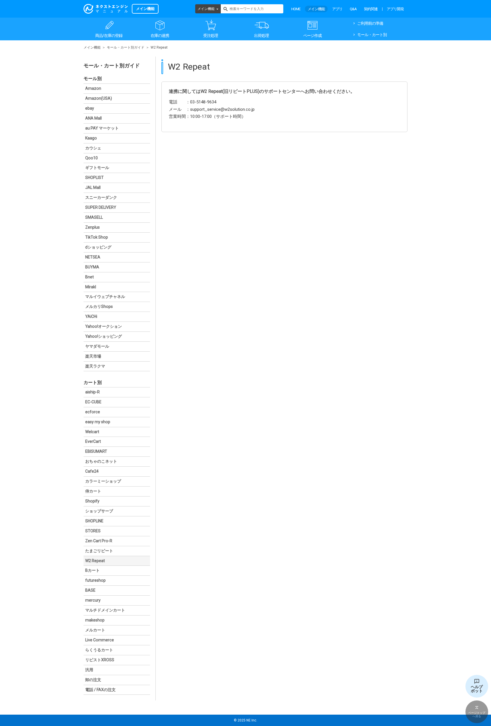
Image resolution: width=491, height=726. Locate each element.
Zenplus (92, 227)
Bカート (92, 570)
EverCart (93, 441)
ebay (89, 108)
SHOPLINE (94, 521)
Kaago (91, 138)
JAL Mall (93, 187)
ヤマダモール (97, 346)
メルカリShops (99, 306)
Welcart (92, 431)
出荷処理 (261, 35)
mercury (93, 600)
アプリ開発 (395, 9)
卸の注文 (93, 679)
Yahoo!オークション (103, 326)
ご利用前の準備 (370, 23)
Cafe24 (92, 471)
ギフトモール (97, 167)
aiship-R (92, 392)
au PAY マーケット (102, 128)
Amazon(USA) (98, 98)
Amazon (93, 88)
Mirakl (90, 287)
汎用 (89, 669)
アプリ (337, 9)
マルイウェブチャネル (105, 296)
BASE (90, 590)
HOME (295, 9)
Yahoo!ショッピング (103, 336)
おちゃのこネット (101, 461)
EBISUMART (96, 451)
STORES (93, 531)
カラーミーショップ (103, 481)
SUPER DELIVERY (100, 207)
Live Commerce (99, 640)
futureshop (95, 580)
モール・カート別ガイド (125, 47)
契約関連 (371, 9)
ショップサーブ (99, 511)
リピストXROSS (99, 660)
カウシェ (93, 148)
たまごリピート (99, 550)
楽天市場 (93, 356)
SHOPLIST (94, 177)
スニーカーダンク (101, 197)
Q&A (353, 9)
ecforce (92, 412)
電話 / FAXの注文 (100, 689)
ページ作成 (312, 35)
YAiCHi (91, 316)
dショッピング (98, 247)
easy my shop (97, 422)
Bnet (89, 277)
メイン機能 (206, 9)
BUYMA (92, 267)
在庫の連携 (160, 35)
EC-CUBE (93, 402)
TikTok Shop (96, 237)
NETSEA (92, 257)
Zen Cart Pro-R (98, 541)
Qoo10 (91, 158)
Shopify (92, 501)
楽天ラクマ (95, 366)
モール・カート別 (372, 34)
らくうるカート (99, 650)
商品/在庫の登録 (108, 35)
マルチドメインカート (105, 610)
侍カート (93, 491)
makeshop (95, 620)
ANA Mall (93, 118)
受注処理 (210, 35)
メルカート (95, 630)
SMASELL (94, 217)
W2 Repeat (95, 560)
